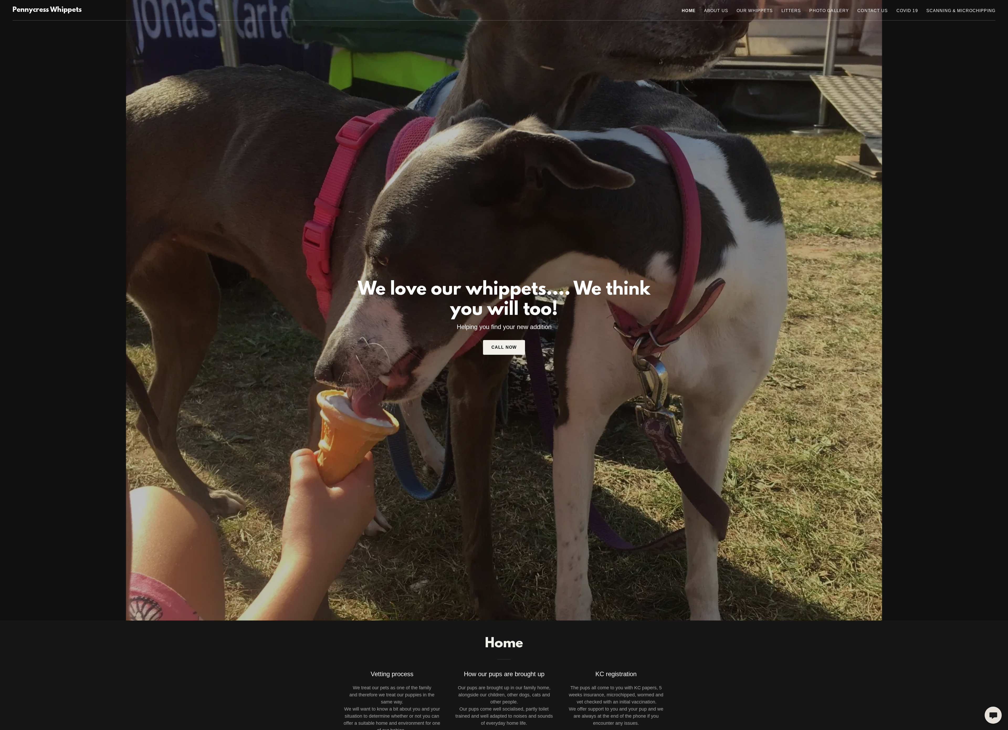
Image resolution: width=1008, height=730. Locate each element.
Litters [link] (791, 10)
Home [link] (689, 10)
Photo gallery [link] (829, 10)
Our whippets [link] (755, 10)
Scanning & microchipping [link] (960, 10)
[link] (47, 10)
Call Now (504, 347)
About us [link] (716, 10)
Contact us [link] (872, 10)
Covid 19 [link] (907, 10)
